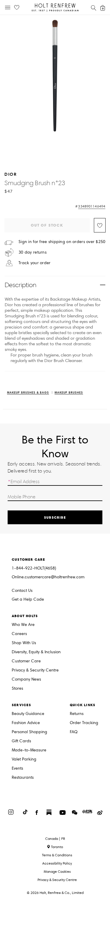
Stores (17, 688)
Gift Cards (21, 741)
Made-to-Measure (29, 750)
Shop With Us (24, 643)
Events (17, 768)
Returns (77, 714)
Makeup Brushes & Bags (28, 392)
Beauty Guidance (28, 714)
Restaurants (23, 777)
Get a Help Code (28, 599)
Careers (19, 634)
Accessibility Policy (57, 863)
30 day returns (32, 252)
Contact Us (22, 590)
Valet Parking (24, 759)
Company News (26, 679)
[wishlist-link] (16, 7)
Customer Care (26, 661)
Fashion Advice (26, 723)
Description (20, 285)
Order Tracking (84, 723)
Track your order (34, 263)
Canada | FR (55, 838)
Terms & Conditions (57, 855)
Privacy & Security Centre (35, 670)
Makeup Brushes (69, 392)
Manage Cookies (57, 871)
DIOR (10, 174)
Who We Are (23, 625)
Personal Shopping (29, 732)
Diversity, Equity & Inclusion (36, 652)
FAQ (73, 732)
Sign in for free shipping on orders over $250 (62, 241)
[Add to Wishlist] (100, 225)
